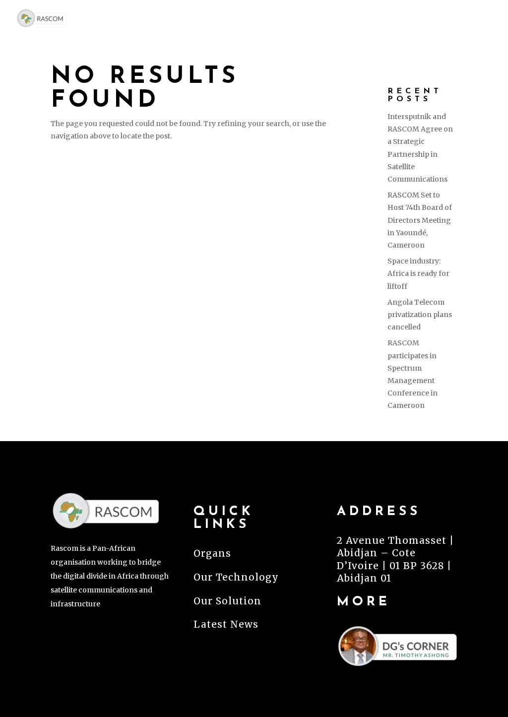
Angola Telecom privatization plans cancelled (419, 314)
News (476, 18)
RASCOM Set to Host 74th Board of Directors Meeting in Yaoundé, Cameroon (419, 220)
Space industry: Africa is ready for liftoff (418, 273)
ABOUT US (254, 18)
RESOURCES (408, 18)
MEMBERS (328, 18)
